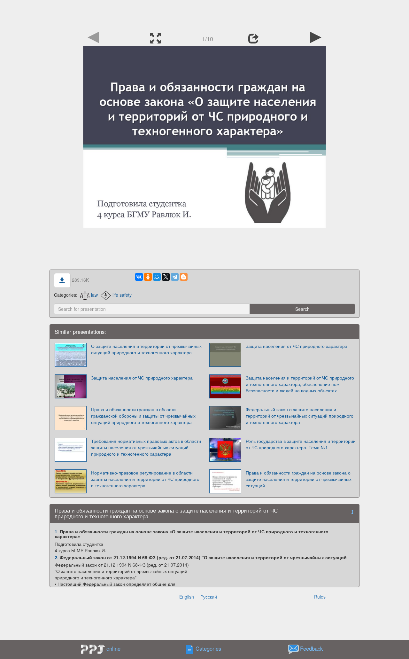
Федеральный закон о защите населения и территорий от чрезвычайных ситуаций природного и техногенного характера (299, 415)
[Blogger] (184, 277)
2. (56, 557)
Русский (208, 596)
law (94, 295)
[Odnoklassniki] (148, 277)
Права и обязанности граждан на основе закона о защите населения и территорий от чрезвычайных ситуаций (298, 479)
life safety (122, 295)
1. (56, 531)
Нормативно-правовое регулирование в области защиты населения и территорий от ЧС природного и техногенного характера (145, 479)
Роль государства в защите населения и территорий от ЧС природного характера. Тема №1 (301, 444)
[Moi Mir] (157, 277)
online (113, 648)
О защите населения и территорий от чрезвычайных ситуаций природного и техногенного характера (146, 349)
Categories (208, 648)
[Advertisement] (204, 14)
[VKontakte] (139, 277)
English (186, 596)
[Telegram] (175, 277)
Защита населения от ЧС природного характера (296, 346)
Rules (320, 596)
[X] (166, 277)
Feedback (311, 648)
